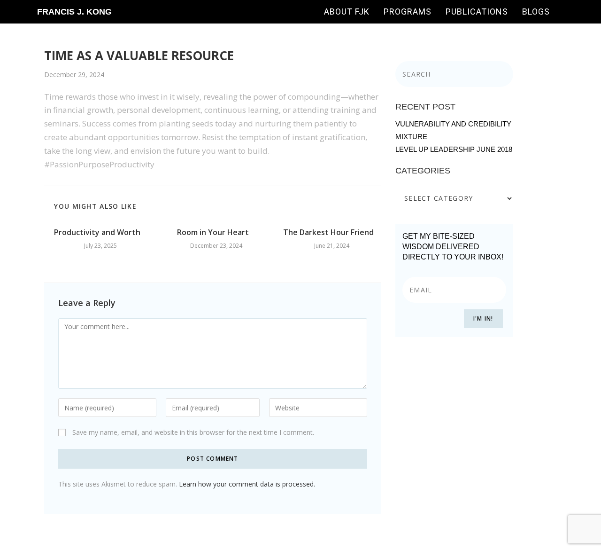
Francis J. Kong (74, 11)
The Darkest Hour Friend (328, 232)
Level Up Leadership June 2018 (453, 149)
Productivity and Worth (97, 232)
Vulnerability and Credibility (453, 124)
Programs (407, 11)
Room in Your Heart (213, 232)
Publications (477, 11)
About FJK (347, 11)
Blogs (536, 11)
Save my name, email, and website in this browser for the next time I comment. (193, 432)
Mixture (411, 137)
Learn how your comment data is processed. (247, 483)
